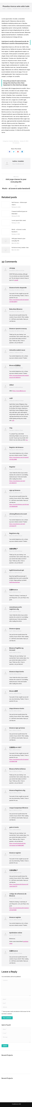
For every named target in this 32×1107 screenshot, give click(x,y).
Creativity (11, 141)
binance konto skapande (18, 287)
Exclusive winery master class (20, 247)
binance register (15, 853)
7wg (10, 428)
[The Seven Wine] (11, 1061)
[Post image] (6, 205)
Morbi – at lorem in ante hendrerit (19, 230)
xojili (11, 398)
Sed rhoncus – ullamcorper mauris (19, 203)
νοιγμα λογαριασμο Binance (18, 808)
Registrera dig (14, 533)
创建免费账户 (13, 549)
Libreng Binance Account (18, 514)
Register (12, 467)
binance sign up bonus (17, 728)
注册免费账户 (13, 870)
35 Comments (16, 143)
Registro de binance (16, 447)
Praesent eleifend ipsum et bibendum (19, 212)
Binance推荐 (13, 691)
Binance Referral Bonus (17, 769)
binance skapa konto (16, 671)
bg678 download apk (16, 570)
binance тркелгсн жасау (18, 328)
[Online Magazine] (22, 1061)
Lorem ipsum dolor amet (19, 220)
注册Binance (13, 589)
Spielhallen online (15, 933)
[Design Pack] (5, 1067)
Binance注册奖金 (15, 365)
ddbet (11, 385)
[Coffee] (16, 1061)
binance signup (14, 628)
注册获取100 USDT (15, 747)
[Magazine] (11, 1067)
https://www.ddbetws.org (19, 391)
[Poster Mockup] (5, 1061)
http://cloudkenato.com (18, 164)
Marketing (16, 141)
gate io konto (14, 827)
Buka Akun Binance (15, 309)
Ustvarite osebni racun (17, 350)
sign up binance (14, 490)
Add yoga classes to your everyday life (18, 239)
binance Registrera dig (17, 790)
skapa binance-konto (16, 708)
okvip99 (12, 268)
